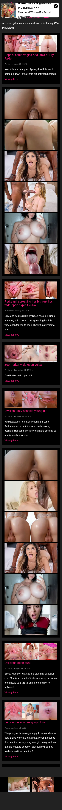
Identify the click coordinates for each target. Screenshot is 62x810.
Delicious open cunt (18, 662)
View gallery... (12, 79)
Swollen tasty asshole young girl (26, 410)
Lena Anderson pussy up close (25, 722)
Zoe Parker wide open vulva (23, 364)
